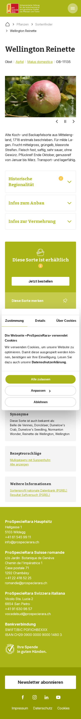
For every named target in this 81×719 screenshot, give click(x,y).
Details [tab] (40, 320)
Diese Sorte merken (38, 304)
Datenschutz (42, 708)
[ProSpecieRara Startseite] (24, 8)
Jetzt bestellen (40, 281)
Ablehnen (41, 402)
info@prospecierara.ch (22, 542)
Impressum (20, 708)
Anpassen (38, 390)
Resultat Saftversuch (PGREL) (30, 495)
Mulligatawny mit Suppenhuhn (30, 460)
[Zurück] (56, 121)
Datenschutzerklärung (49, 362)
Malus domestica (40, 62)
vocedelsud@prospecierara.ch (28, 614)
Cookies (63, 708)
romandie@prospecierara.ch (26, 583)
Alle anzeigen (19, 464)
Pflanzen (23, 24)
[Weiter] (73, 121)
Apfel (20, 62)
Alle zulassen (40, 379)
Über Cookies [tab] (66, 320)
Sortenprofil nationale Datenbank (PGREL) (38, 490)
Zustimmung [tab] (14, 320)
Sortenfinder (44, 24)
